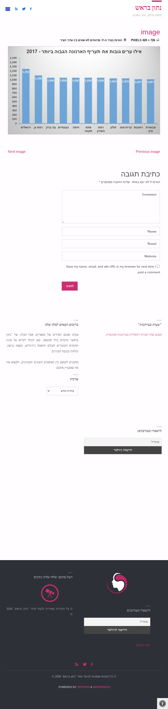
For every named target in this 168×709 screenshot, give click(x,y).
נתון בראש (148, 7)
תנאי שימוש (143, 645)
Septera (83, 687)
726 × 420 (148, 40)
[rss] (16, 9)
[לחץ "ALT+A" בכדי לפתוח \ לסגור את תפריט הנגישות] (162, 703)
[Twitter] (24, 9)
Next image (17, 151)
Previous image (148, 151)
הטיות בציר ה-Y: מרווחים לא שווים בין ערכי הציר (91, 40)
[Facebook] (31, 9)
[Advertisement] (42, 454)
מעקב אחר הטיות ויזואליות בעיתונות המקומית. (133, 334)
